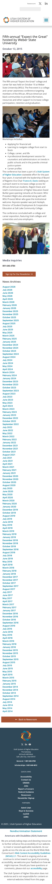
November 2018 (10, 543)
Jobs (26, 786)
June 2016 (8, 632)
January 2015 (9, 683)
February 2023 (10, 412)
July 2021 (7, 458)
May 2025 (7, 332)
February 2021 (9, 470)
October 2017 (9, 583)
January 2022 (9, 442)
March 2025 (8, 335)
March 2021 (8, 467)
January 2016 (9, 647)
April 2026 (8, 299)
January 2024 (9, 378)
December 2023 (10, 381)
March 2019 (8, 531)
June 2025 (8, 329)
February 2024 (10, 375)
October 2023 (9, 387)
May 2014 (7, 708)
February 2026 (10, 305)
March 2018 (8, 567)
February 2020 (10, 503)
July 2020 (7, 488)
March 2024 (9, 372)
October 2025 (9, 317)
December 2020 (10, 476)
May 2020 (7, 494)
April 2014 (8, 711)
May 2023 (7, 403)
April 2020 (8, 497)
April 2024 (8, 369)
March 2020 (9, 500)
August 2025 (9, 323)
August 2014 (9, 699)
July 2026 (7, 290)
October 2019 (9, 512)
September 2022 (11, 424)
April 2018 (7, 564)
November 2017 (10, 580)
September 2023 (11, 390)
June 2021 (8, 461)
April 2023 (8, 406)
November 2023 (10, 384)
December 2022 (10, 418)
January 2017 (9, 610)
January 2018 (9, 574)
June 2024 (8, 363)
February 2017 (9, 607)
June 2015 (8, 668)
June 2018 (8, 558)
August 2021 (9, 454)
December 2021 (10, 445)
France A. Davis (30, 180)
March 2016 (8, 641)
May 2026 (7, 296)
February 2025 (10, 338)
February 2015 (9, 680)
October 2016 (9, 619)
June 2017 (8, 595)
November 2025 (10, 314)
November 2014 (10, 690)
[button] (46, 20)
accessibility (36, 868)
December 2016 (10, 613)
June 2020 (8, 491)
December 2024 (10, 345)
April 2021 (7, 464)
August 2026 (9, 287)
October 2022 (9, 421)
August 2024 (9, 357)
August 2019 (9, 516)
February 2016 (9, 644)
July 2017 (7, 592)
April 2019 (7, 528)
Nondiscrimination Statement (26, 831)
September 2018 (10, 549)
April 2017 (7, 601)
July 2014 (7, 702)
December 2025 (10, 311)
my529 (26, 814)
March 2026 (8, 302)
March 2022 (8, 436)
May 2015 (7, 671)
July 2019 (7, 519)
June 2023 (8, 399)
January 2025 (9, 341)
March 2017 (8, 604)
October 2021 (9, 451)
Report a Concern (26, 789)
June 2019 (8, 522)
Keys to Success (26, 811)
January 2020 (9, 506)
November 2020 (10, 479)
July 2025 (7, 326)
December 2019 (10, 509)
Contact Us (26, 780)
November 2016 (10, 616)
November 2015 (10, 653)
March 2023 (8, 409)
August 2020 (9, 485)
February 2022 (10, 439)
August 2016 (9, 625)
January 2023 (9, 415)
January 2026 (9, 308)
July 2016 (7, 629)
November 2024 (10, 348)
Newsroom (26, 795)
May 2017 (7, 598)
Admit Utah (26, 808)
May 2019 (7, 525)
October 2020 (9, 482)
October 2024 (9, 351)
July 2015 (7, 665)
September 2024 (11, 354)
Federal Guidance (26, 792)
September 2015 (10, 659)
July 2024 (7, 360)
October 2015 (9, 656)
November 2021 (10, 448)
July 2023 (7, 396)
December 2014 (10, 687)
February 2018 (9, 570)
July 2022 (7, 427)
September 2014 (11, 696)
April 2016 (7, 638)
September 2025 (11, 320)
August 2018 (9, 552)
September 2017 (10, 586)
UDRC (26, 817)
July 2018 (7, 555)
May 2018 (7, 561)
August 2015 (9, 662)
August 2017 (9, 589)
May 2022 (7, 433)
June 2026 (8, 293)
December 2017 (10, 577)
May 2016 (7, 635)
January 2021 (9, 473)
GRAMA (26, 783)
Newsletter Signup (26, 798)
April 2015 (7, 674)
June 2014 (8, 705)
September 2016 (10, 622)
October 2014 (9, 693)
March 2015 (8, 677)
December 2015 (10, 650)
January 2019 (9, 537)
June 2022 (8, 430)
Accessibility (26, 777)
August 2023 (9, 393)
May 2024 (7, 366)
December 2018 (10, 540)
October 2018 (9, 546)
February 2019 (9, 534)
